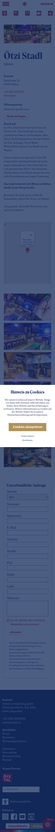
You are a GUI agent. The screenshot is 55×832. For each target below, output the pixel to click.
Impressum (41, 415)
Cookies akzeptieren (27, 427)
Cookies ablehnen (27, 436)
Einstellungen (27, 440)
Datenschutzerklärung (18, 415)
